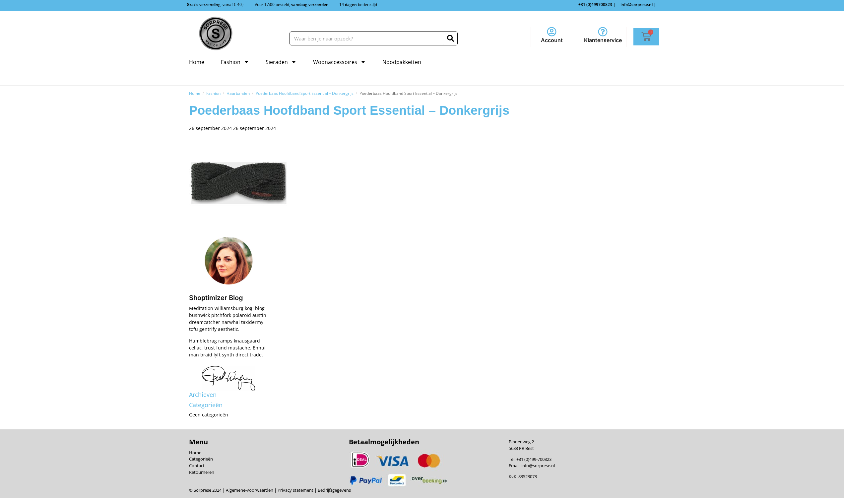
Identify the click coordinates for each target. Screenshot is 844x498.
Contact (197, 465)
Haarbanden (238, 93)
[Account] (551, 31)
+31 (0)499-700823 (534, 459)
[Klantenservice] (603, 31)
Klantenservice (603, 40)
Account (552, 40)
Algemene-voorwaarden (249, 490)
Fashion (230, 62)
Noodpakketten (401, 62)
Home (196, 62)
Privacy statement (295, 490)
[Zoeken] (450, 38)
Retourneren (201, 472)
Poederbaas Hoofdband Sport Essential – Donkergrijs (305, 93)
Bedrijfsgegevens (334, 490)
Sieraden (277, 62)
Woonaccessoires (335, 62)
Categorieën (201, 459)
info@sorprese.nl (538, 465)
